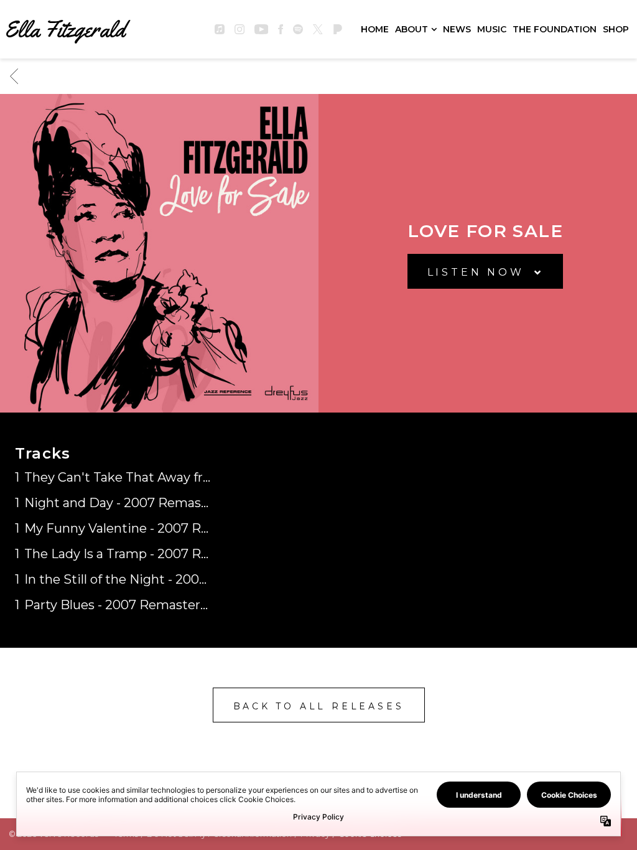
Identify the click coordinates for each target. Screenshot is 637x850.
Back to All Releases (318, 706)
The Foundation (555, 29)
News (457, 29)
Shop (616, 29)
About (411, 29)
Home (375, 29)
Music (491, 29)
